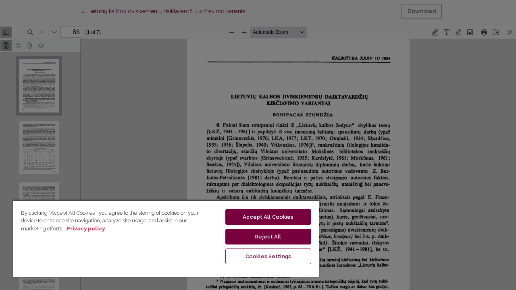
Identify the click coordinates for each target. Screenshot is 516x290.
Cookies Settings (268, 256)
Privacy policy (86, 229)
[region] (166, 238)
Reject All (268, 237)
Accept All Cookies (268, 217)
